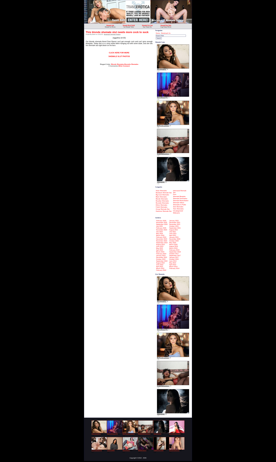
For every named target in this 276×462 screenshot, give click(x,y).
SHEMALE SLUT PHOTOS (119, 56)
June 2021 (172, 233)
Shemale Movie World (129, 25)
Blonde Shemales (117, 64)
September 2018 (175, 252)
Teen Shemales (178, 209)
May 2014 (172, 263)
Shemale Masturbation (180, 200)
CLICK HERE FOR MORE (119, 53)
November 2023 (161, 241)
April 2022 (159, 266)
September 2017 (175, 255)
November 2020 (174, 239)
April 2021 (172, 235)
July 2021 (172, 232)
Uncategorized (178, 211)
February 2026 (161, 221)
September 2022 (162, 261)
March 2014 (173, 266)
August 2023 (160, 244)
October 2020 (174, 241)
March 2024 (160, 235)
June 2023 (159, 246)
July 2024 (159, 232)
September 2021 (175, 228)
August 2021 (173, 230)
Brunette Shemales (131, 64)
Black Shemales (161, 197)
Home (158, 33)
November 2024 (161, 230)
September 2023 (162, 243)
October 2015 (174, 259)
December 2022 (161, 257)
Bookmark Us (165, 33)
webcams (176, 213)
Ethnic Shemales (161, 205)
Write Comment (124, 66)
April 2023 (159, 250)
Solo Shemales (178, 207)
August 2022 (160, 263)
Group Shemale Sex (163, 209)
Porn (174, 194)
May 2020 (172, 243)
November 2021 (174, 224)
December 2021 (174, 222)
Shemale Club (110, 25)
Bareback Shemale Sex (164, 193)
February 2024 (161, 237)
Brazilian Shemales (162, 201)
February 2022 (161, 270)
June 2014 (172, 261)
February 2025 (161, 228)
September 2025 (162, 224)
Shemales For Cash (147, 25)
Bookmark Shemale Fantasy (112, 34)
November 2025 (161, 222)
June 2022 (159, 265)
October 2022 (160, 259)
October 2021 (174, 226)
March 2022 (160, 268)
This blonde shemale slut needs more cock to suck (117, 32)
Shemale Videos (178, 202)
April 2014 (172, 265)
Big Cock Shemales (162, 195)
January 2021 (174, 237)
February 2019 (174, 250)
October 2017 (174, 254)
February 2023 (161, 254)
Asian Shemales (161, 190)
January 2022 (174, 221)
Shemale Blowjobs (179, 196)
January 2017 (174, 257)
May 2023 (159, 248)
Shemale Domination (180, 198)
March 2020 (173, 244)
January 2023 (160, 255)
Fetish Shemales (161, 207)
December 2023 (161, 239)
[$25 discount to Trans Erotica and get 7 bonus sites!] (138, 23)
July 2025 (159, 226)
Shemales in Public (179, 205)
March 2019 (173, 248)
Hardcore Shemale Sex (164, 211)
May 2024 (159, 233)
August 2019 (173, 246)
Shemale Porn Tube (165, 25)
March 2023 (160, 252)
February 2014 (174, 268)
